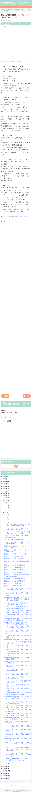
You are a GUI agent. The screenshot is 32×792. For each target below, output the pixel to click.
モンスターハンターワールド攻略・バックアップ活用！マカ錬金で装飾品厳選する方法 (17, 623)
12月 (6, 498)
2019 (4, 493)
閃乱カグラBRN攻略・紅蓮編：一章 (14, 572)
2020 (4, 491)
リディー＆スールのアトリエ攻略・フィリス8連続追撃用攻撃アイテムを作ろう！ (17, 542)
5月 (6, 514)
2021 (4, 488)
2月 (6, 522)
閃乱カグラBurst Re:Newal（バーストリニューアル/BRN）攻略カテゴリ (16, 404)
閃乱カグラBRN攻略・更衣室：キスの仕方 (16, 556)
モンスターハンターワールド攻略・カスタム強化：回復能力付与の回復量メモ (17, 619)
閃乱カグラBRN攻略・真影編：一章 (14, 586)
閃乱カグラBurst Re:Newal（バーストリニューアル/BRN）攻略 (14, 23)
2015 (4, 771)
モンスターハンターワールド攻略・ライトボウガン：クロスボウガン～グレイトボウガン (17, 706)
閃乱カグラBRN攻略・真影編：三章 (14, 581)
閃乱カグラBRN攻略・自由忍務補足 (14, 558)
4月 (6, 517)
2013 (4, 775)
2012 (4, 778)
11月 (6, 500)
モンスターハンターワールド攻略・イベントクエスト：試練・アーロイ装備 (17, 528)
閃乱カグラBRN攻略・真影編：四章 (14, 578)
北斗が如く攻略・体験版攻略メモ (13, 539)
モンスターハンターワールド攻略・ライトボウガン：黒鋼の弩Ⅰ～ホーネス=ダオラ (17, 627)
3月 (6, 519)
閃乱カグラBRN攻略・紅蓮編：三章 (14, 567)
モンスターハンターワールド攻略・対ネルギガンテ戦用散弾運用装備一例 (17, 589)
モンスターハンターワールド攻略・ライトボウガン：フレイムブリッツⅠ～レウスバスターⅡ (17, 698)
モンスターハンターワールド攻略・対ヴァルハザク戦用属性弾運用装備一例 (17, 603)
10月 (6, 502)
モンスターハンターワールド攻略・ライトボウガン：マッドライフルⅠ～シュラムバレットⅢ (17, 631)
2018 (4, 495)
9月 (6, 505)
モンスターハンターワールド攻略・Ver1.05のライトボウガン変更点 (17, 670)
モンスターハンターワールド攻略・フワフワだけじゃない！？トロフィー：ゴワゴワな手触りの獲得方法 (17, 754)
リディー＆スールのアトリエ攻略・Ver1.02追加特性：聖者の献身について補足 (17, 524)
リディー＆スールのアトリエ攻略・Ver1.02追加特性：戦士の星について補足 (17, 532)
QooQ (18, 791)
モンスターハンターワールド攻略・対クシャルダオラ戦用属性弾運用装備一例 (17, 607)
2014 (4, 773)
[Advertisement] (16, 43)
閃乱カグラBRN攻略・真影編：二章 (14, 583)
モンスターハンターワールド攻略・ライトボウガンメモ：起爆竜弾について (17, 718)
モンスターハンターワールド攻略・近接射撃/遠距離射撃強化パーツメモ (17, 658)
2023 (4, 483)
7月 (6, 510)
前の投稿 (26, 396)
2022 (4, 486)
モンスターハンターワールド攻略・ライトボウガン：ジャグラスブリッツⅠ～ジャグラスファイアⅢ (17, 593)
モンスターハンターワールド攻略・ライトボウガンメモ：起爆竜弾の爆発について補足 (17, 611)
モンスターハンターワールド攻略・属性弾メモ (17, 639)
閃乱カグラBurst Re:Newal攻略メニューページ (16, 61)
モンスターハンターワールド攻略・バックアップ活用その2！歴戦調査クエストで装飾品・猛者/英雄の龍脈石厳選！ (17, 599)
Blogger (18, 785)
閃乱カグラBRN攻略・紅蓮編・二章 (14, 570)
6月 (6, 512)
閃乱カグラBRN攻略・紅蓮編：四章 (14, 565)
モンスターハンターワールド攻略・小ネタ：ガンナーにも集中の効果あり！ (17, 650)
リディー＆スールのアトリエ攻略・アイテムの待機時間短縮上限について (17, 536)
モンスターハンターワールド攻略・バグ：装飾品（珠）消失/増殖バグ (17, 677)
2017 (4, 766)
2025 (4, 479)
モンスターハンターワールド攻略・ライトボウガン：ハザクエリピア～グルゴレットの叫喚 (17, 726)
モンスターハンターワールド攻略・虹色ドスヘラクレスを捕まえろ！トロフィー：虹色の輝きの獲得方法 (17, 749)
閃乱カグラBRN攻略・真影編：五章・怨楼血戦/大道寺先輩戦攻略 (17, 575)
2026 (4, 476)
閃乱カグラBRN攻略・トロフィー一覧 (15, 554)
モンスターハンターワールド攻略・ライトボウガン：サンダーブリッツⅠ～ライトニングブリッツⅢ (17, 744)
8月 (6, 507)
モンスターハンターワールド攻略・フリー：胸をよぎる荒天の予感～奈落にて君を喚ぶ (17, 714)
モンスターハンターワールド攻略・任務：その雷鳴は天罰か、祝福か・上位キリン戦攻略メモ (17, 734)
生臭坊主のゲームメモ (14, 3)
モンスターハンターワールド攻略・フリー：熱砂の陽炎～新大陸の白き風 (17, 702)
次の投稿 (5, 396)
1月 (6, 763)
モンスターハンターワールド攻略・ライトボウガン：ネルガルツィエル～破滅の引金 (17, 673)
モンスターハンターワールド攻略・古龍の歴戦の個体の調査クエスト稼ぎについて (17, 693)
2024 (4, 481)
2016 (4, 768)
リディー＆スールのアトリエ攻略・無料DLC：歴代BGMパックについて (15, 759)
